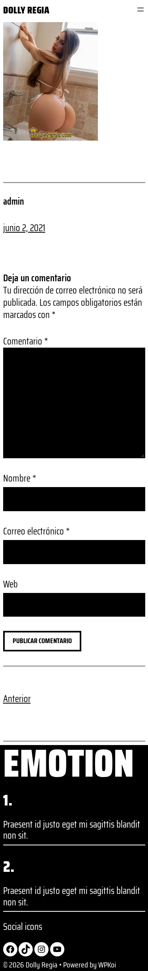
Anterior (17, 698)
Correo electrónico (36, 531)
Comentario (25, 341)
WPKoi (107, 964)
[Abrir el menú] (140, 9)
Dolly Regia (26, 10)
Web (10, 584)
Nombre (19, 478)
